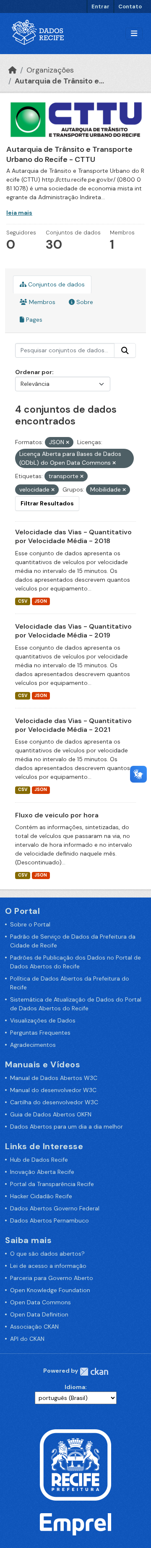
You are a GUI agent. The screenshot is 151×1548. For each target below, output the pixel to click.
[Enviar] (125, 350)
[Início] (12, 70)
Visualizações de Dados (43, 1020)
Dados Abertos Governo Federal (54, 1208)
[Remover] (67, 442)
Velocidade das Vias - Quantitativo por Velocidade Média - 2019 (73, 631)
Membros (41, 302)
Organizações (50, 70)
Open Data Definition (39, 1314)
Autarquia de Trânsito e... (59, 81)
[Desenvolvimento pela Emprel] (75, 1523)
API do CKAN (27, 1338)
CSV (22, 601)
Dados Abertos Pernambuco (49, 1220)
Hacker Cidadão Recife (41, 1196)
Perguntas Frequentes (40, 1032)
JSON (40, 601)
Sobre (84, 302)
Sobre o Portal (30, 924)
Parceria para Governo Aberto (51, 1278)
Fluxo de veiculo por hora (57, 815)
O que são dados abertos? (47, 1253)
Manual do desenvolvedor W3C (53, 1090)
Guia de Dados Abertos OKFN (50, 1114)
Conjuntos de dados (55, 284)
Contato (130, 6)
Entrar (100, 6)
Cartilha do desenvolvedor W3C (54, 1102)
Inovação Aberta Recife (42, 1172)
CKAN (94, 1371)
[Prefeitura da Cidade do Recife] (75, 1464)
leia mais (19, 212)
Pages (33, 319)
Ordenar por (33, 372)
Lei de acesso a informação (48, 1266)
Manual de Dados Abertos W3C (53, 1078)
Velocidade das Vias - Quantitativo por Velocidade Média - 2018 (73, 536)
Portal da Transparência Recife (52, 1184)
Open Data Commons (40, 1302)
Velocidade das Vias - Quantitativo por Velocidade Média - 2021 (73, 725)
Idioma (75, 1387)
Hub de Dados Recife (39, 1159)
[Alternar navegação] (134, 34)
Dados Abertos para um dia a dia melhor (66, 1126)
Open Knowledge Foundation (50, 1290)
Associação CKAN (34, 1326)
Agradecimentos (33, 1044)
